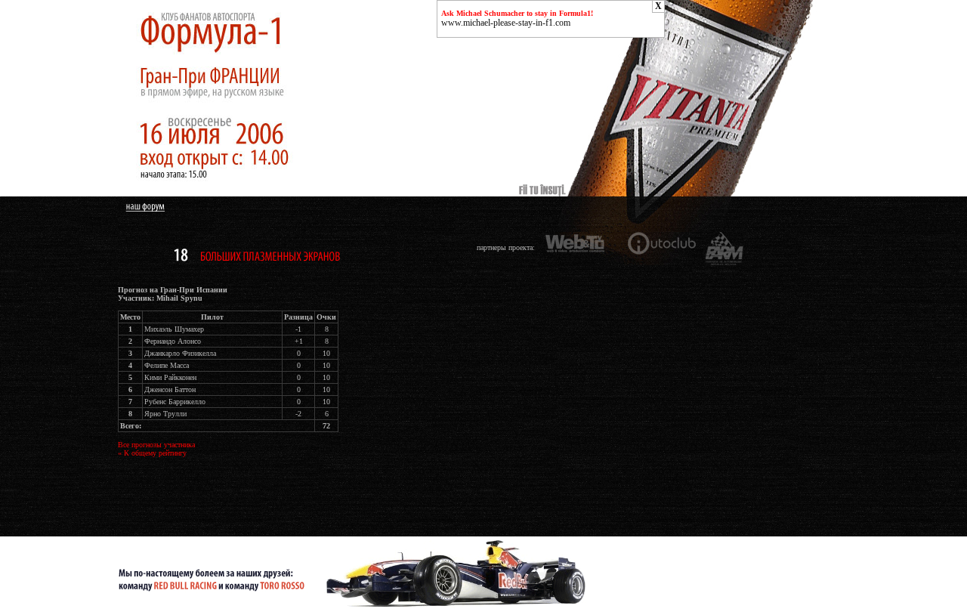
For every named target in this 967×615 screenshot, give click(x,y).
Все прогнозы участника (156, 444)
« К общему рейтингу (152, 453)
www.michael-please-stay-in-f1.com (505, 22)
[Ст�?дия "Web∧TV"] (577, 247)
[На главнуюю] (252, 194)
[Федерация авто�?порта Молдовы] (724, 247)
